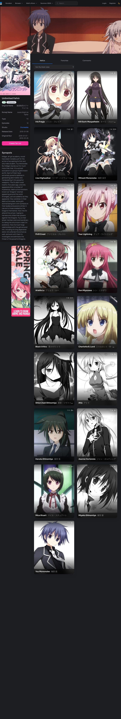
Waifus (42, 60)
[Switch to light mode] (119, 3)
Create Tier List (15, 143)
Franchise (64, 60)
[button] (19, 3)
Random (9, 3)
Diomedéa (24, 127)
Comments (87, 60)
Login (104, 3)
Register (112, 3)
